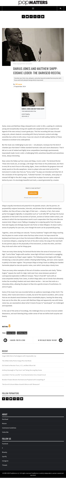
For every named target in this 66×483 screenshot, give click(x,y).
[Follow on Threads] (38, 16)
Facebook (5, 444)
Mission (4, 423)
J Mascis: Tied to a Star (17, 340)
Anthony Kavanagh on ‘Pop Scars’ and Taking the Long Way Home (22, 370)
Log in (40, 197)
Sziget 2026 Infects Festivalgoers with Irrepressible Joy (19, 356)
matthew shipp (22, 333)
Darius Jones (11, 333)
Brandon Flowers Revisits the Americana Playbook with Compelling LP (23, 380)
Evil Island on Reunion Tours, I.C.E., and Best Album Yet (18, 365)
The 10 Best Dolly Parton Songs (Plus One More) (16, 361)
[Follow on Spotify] (42, 16)
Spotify (4, 456)
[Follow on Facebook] (31, 16)
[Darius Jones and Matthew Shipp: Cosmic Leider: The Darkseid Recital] (33, 47)
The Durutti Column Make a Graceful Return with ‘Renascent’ (21, 384)
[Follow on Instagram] (35, 16)
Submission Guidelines (9, 428)
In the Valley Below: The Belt (47, 340)
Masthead (5, 419)
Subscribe (33, 193)
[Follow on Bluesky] (27, 16)
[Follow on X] (23, 16)
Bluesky (4, 452)
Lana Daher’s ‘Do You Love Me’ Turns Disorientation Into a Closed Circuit (24, 375)
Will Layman (18, 84)
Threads (4, 465)
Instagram (5, 461)
